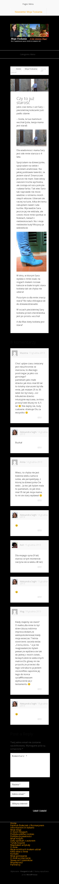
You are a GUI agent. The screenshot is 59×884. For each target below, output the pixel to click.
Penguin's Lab (26, 871)
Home (18, 69)
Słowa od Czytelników (21, 860)
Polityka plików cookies (22, 834)
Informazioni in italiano (22, 827)
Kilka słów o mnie (19, 851)
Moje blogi (15, 829)
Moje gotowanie (18, 855)
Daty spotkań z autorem (22, 840)
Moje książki (16, 838)
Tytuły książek (17, 842)
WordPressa (32, 875)
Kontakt (14, 853)
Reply (40, 418)
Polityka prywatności (21, 836)
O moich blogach (18, 831)
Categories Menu (27, 54)
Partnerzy (15, 864)
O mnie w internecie (20, 858)
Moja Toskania (31, 69)
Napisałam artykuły (20, 845)
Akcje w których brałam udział (25, 849)
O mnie (14, 847)
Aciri (22, 544)
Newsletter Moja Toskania (28, 11)
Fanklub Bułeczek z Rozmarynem (27, 825)
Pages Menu (28, 4)
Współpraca (16, 862)
